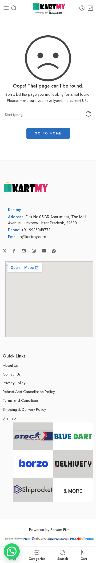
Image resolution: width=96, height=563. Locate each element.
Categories (37, 558)
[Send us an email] (23, 250)
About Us (10, 365)
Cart (84, 558)
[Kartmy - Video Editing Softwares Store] (48, 8)
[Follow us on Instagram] (33, 250)
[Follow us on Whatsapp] (54, 251)
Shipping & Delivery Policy (24, 409)
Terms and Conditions (21, 400)
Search (62, 558)
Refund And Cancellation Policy (29, 391)
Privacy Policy (14, 383)
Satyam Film (60, 529)
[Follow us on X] (4, 251)
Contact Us (12, 374)
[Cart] (90, 8)
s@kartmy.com (33, 237)
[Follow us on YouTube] (44, 250)
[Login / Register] (82, 8)
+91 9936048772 (35, 230)
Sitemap (9, 418)
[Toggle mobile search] (14, 8)
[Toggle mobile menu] (6, 8)
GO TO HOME (48, 133)
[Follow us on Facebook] (14, 251)
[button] (12, 551)
